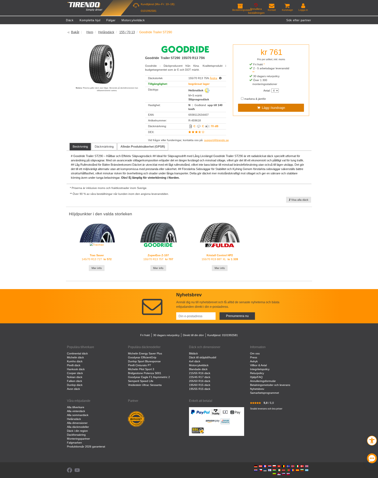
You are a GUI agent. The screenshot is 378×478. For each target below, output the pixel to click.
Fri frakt (145, 335)
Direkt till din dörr (193, 335)
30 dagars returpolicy (166, 335)
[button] (372, 440)
